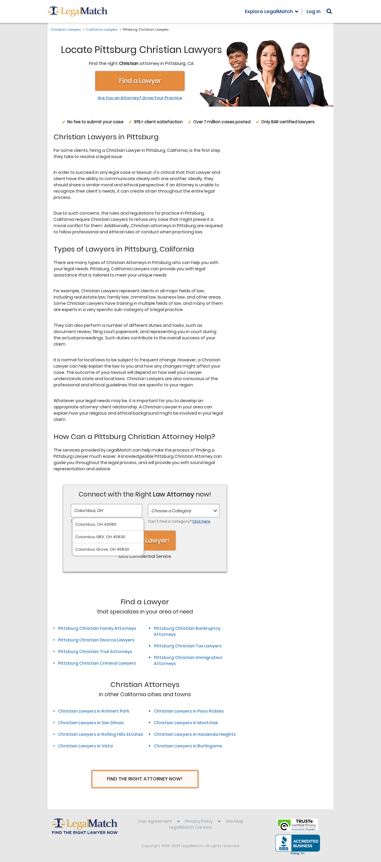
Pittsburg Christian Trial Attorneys (95, 652)
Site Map (234, 821)
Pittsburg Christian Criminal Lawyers (97, 663)
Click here (201, 521)
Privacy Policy (199, 821)
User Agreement (155, 821)
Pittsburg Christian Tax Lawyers (188, 646)
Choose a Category (171, 511)
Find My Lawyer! (145, 540)
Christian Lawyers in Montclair (186, 723)
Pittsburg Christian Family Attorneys (97, 628)
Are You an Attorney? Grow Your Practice (140, 98)
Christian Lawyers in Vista (85, 746)
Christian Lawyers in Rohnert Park (93, 711)
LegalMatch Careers (190, 827)
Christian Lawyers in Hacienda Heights (195, 734)
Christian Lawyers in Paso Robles (189, 711)
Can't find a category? (179, 521)
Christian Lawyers (66, 29)
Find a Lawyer (140, 80)
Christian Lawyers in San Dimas (91, 723)
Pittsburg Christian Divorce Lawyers (96, 640)
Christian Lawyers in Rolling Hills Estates (100, 734)
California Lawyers (101, 29)
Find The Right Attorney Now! (145, 778)
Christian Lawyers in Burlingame (188, 746)
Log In (314, 11)
